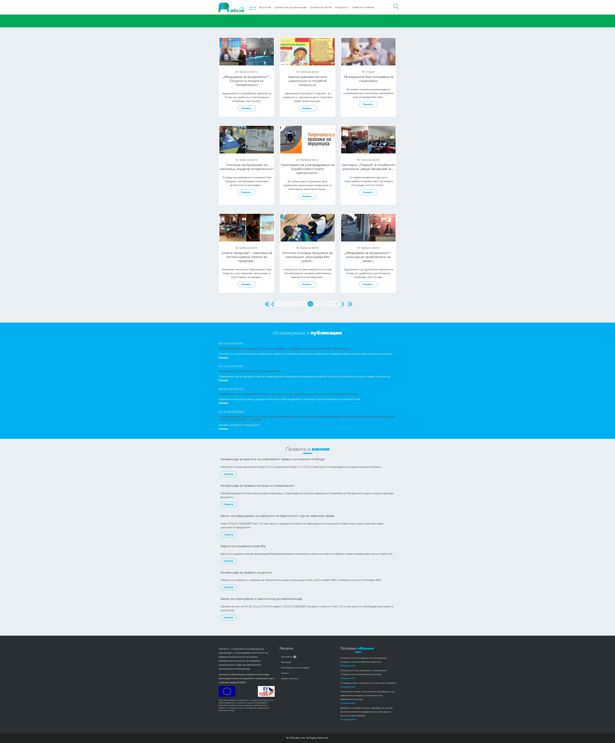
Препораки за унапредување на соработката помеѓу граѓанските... (307, 169)
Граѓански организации (290, 7)
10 (336, 303)
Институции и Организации (295, 667)
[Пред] (272, 304)
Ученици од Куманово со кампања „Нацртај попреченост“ (247, 167)
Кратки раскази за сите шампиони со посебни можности (307, 81)
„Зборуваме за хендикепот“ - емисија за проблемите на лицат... (368, 257)
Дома (252, 7)
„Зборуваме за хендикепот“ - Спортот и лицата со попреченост (247, 81)
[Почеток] (265, 304)
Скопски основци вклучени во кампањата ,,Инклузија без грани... (307, 257)
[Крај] (349, 304)
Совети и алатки (363, 7)
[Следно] (342, 304)
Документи (288, 656)
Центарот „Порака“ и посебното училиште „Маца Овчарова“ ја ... (368, 167)
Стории (370, 71)
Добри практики (289, 678)
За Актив (265, 7)
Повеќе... (246, 108)
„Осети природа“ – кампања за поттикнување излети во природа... (246, 257)
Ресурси (341, 7)
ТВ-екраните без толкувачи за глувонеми (368, 79)
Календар (286, 662)
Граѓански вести (321, 7)
